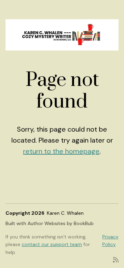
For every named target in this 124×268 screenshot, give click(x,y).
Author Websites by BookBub (61, 223)
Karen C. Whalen (65, 213)
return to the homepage (61, 151)
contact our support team (52, 244)
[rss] (115, 259)
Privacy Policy (110, 240)
